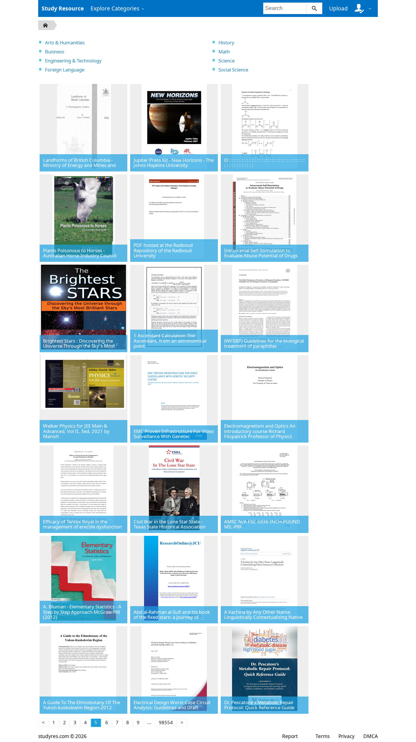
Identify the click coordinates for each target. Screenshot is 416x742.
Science (226, 60)
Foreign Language (64, 69)
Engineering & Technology (73, 60)
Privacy (346, 736)
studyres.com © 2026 (62, 736)
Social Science (233, 69)
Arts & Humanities (65, 42)
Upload (338, 8)
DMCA (370, 736)
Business (54, 51)
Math (224, 51)
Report (290, 736)
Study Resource (63, 8)
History (226, 42)
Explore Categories (115, 8)
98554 (166, 722)
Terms (322, 736)
